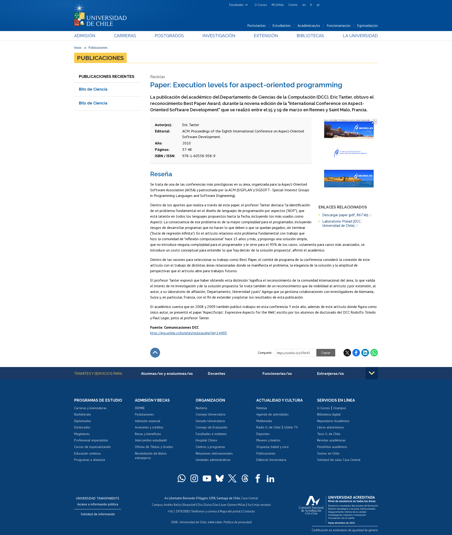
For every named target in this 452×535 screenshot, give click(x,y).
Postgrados (169, 35)
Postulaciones (144, 414)
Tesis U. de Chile (328, 434)
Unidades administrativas (213, 460)
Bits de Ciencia (93, 89)
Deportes (263, 434)
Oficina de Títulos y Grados (154, 447)
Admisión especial (147, 421)
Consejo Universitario (211, 414)
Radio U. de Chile (268, 427)
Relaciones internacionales (214, 453)
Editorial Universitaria (271, 460)
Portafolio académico (332, 447)
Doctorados (82, 427)
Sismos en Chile (328, 453)
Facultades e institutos (211, 434)
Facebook (356, 352)
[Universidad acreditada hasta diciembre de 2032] (338, 509)
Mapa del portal (230, 511)
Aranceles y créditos (149, 427)
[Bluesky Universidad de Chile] (220, 478)
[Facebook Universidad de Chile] (258, 478)
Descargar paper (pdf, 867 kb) (345, 215)
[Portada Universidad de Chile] (102, 14)
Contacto (249, 511)
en (304, 5)
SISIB (174, 522)
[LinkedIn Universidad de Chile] (270, 478)
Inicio (77, 47)
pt (318, 5)
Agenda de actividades (272, 414)
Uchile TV (291, 427)
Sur (250, 505)
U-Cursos (261, 5)
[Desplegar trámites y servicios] (372, 373)
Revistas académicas (331, 440)
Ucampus (339, 408)
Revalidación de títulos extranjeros (151, 455)
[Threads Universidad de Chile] (245, 478)
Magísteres (82, 434)
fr (311, 5)
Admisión (84, 35)
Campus (157, 505)
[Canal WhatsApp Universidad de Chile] (181, 478)
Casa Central (249, 498)
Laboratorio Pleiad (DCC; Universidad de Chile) (342, 223)
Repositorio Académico (333, 421)
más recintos (262, 505)
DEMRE (140, 408)
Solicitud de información (98, 514)
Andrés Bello (172, 505)
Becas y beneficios (148, 434)
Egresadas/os (367, 25)
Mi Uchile (278, 5)
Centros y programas (210, 447)
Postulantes (256, 25)
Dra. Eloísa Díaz (208, 505)
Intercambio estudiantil (151, 440)
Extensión (266, 35)
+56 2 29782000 (178, 511)
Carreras (125, 35)
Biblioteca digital (329, 414)
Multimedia (264, 421)
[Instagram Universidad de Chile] (194, 478)
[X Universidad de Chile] (232, 478)
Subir (155, 353)
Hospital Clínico (206, 440)
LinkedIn (365, 352)
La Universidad (360, 35)
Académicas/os (309, 25)
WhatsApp (374, 352)
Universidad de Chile (193, 522)
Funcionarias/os (339, 25)
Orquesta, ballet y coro (272, 447)
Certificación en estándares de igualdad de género (345, 530)
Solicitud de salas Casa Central (338, 460)
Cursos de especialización (92, 447)
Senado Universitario (210, 421)
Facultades (236, 5)
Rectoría (201, 408)
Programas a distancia (89, 460)
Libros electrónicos (330, 427)
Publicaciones (98, 47)
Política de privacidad (238, 522)
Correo (293, 5)
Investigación (218, 35)
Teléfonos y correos (204, 511)
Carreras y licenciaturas (90, 408)
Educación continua (87, 453)
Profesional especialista (91, 440)
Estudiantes (282, 25)
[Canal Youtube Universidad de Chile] (207, 478)
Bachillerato (82, 414)
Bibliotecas (310, 35)
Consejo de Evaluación (211, 427)
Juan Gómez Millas (233, 505)
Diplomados (82, 421)
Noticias (261, 408)
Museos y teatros (268, 440)
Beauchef (189, 505)
